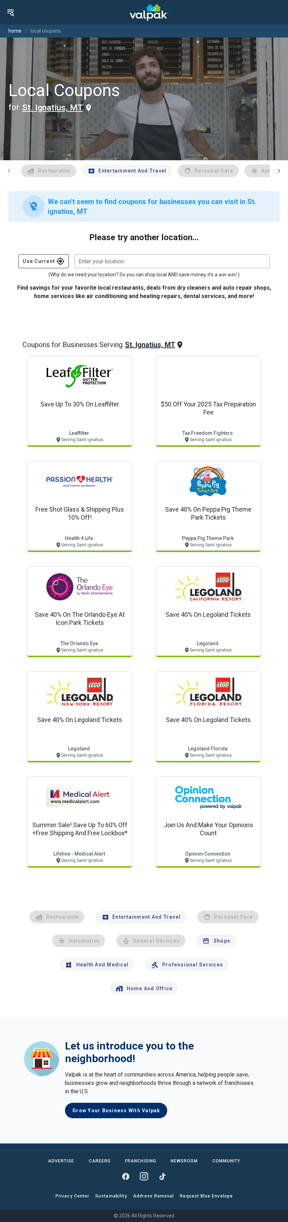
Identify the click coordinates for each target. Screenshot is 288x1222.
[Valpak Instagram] (144, 1176)
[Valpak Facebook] (125, 1176)
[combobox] (172, 261)
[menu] (10, 12)
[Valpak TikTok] (162, 1176)
